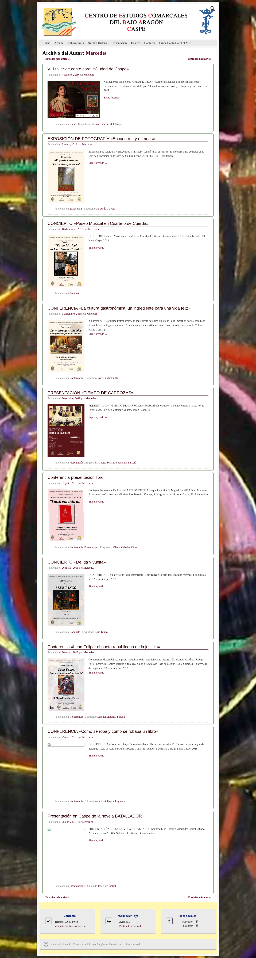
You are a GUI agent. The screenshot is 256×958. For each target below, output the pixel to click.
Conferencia (76, 378)
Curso (72, 124)
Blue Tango (101, 631)
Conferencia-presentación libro (75, 477)
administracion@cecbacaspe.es (70, 926)
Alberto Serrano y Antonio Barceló (117, 462)
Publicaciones (76, 42)
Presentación (119, 42)
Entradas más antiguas (55, 58)
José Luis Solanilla (107, 378)
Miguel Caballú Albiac (125, 547)
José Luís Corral (107, 885)
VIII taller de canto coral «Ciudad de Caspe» (88, 69)
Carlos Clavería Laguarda (111, 801)
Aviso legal (124, 922)
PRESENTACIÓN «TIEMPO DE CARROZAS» (90, 392)
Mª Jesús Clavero (105, 208)
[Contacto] (48, 921)
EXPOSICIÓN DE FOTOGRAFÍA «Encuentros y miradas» (101, 138)
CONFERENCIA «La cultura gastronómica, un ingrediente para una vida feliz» (119, 308)
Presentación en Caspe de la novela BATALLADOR (95, 816)
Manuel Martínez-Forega (111, 716)
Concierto (74, 293)
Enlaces (135, 42)
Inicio (47, 42)
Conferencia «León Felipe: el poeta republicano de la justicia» (104, 646)
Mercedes (96, 53)
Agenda (59, 42)
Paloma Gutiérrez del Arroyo (106, 124)
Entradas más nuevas (201, 58)
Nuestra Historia (97, 42)
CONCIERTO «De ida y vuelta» (77, 562)
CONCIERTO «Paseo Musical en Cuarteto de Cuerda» (98, 223)
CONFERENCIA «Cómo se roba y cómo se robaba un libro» (103, 731)
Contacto (149, 42)
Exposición (75, 208)
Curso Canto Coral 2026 (173, 42)
